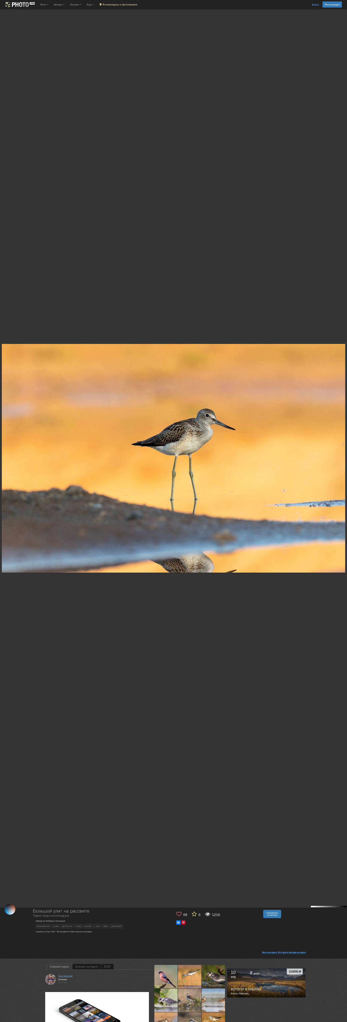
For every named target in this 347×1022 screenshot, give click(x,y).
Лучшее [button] (75, 4)
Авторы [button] (58, 4)
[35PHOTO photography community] (20, 4)
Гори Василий (65, 976)
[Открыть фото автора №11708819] (190, 976)
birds (105, 926)
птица (78, 926)
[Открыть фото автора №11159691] (213, 976)
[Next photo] (343, 444)
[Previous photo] (3, 444)
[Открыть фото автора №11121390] (166, 1000)
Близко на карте (86, 966)
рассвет (88, 926)
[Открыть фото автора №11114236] (190, 1000)
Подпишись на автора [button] (272, 914)
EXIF (107, 966)
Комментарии (59, 966)
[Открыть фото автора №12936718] (166, 976)
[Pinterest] (183, 922)
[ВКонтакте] (178, 922)
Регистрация (332, 4)
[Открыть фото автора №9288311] (213, 1000)
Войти (315, 4)
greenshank (116, 926)
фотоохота (67, 926)
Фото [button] (43, 4)
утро (98, 926)
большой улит (43, 926)
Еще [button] (90, 4)
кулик (56, 926)
